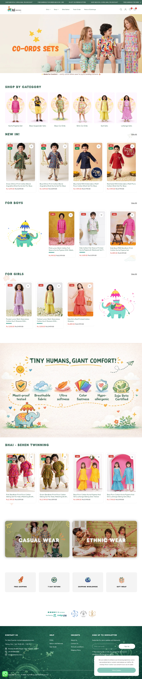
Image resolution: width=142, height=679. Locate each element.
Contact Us (74, 643)
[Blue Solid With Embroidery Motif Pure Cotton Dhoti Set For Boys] (87, 162)
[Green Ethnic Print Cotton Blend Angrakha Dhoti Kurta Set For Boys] (20, 162)
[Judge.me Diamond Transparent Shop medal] (74, 613)
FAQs (51, 640)
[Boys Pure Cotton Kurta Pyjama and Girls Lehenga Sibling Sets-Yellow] (87, 472)
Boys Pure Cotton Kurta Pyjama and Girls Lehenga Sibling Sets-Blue (120, 495)
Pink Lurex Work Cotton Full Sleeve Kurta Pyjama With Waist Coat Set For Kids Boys (61, 249)
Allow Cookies (116, 670)
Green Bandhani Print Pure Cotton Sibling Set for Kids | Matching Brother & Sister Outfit (54, 495)
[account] (125, 9)
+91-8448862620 (13, 651)
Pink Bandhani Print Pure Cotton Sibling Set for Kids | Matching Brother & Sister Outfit (20, 495)
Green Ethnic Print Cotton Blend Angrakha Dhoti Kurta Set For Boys (19, 185)
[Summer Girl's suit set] (104, 107)
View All (134, 134)
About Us (74, 640)
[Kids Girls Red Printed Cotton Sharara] (80, 299)
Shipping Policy (76, 650)
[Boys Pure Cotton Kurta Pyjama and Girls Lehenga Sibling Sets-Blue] (121, 472)
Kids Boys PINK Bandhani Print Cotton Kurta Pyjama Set (121, 249)
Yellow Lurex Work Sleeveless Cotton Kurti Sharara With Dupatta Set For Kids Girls (48, 320)
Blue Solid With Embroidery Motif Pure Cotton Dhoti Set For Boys (86, 185)
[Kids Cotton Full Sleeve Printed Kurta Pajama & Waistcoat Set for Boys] (92, 228)
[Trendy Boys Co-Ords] (60, 107)
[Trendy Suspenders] (37, 107)
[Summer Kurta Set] (15, 107)
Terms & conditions (77, 647)
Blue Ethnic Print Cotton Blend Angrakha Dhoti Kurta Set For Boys (53, 185)
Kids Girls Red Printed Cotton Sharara (79, 320)
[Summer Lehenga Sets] (126, 107)
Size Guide (53, 647)
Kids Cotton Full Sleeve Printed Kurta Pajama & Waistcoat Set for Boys (92, 249)
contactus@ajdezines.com (25, 640)
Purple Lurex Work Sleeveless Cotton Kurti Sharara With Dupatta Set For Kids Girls (17, 320)
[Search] (121, 9)
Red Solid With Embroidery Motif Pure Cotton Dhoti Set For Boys (121, 185)
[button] (66, 69)
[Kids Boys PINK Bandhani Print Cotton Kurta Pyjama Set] (123, 228)
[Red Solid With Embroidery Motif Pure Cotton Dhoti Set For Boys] (121, 162)
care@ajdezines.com (15, 654)
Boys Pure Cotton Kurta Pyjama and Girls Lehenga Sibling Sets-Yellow (87, 495)
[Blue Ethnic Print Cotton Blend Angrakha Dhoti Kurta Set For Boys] (54, 162)
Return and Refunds (56, 643)
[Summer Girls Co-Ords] (82, 107)
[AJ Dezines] (14, 9)
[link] (25, 233)
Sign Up (126, 646)
